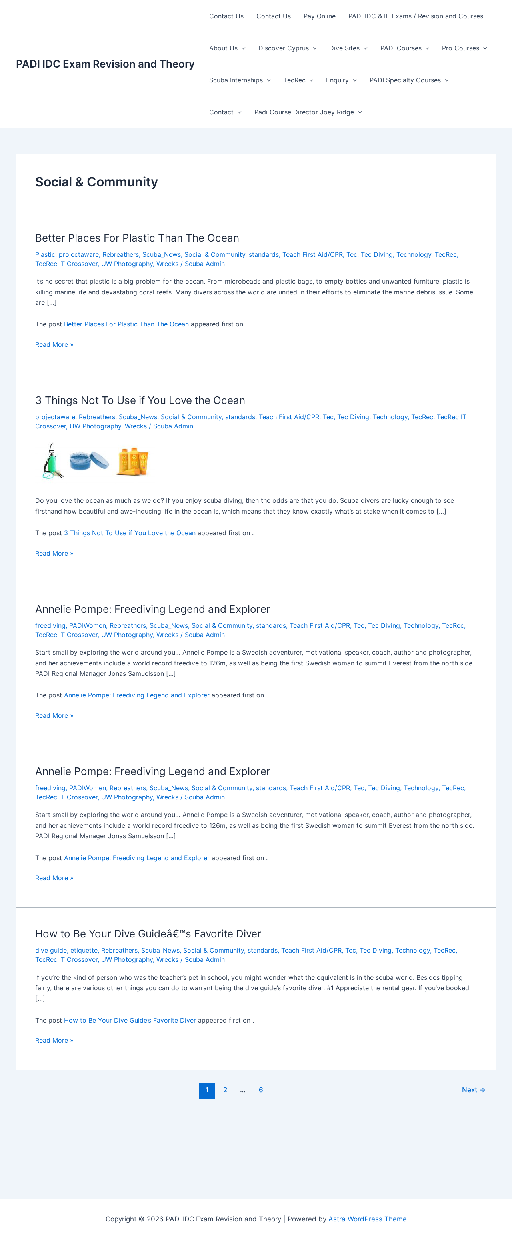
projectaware (79, 254)
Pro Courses (460, 48)
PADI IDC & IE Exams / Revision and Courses (415, 16)
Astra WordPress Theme (367, 1219)
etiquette (84, 950)
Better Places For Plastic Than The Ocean (137, 238)
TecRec (295, 80)
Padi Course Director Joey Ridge (304, 112)
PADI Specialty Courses (405, 80)
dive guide (51, 950)
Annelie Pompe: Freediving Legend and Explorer (152, 609)
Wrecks (167, 264)
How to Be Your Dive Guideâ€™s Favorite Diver (148, 933)
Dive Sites (344, 48)
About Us (223, 48)
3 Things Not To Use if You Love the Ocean (140, 400)
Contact (221, 112)
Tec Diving (377, 254)
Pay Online (320, 16)
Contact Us (226, 16)
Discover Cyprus (283, 48)
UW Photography (127, 264)
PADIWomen (87, 625)
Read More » (54, 345)
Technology (413, 254)
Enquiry (337, 80)
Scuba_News (161, 254)
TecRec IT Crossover (66, 264)
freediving (50, 625)
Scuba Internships (236, 80)
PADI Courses (401, 48)
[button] (242, 48)
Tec (351, 254)
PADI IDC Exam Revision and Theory (105, 64)
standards (264, 254)
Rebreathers (120, 254)
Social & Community (214, 254)
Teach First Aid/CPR (312, 254)
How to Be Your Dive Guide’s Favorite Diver (130, 1020)
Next (474, 1089)
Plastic (45, 254)
